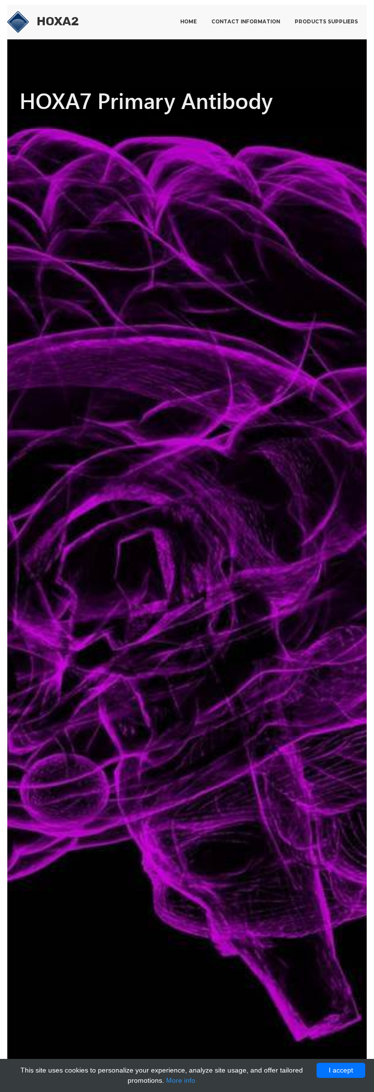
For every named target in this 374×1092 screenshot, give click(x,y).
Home (188, 21)
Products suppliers (326, 21)
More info (180, 1080)
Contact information (245, 21)
